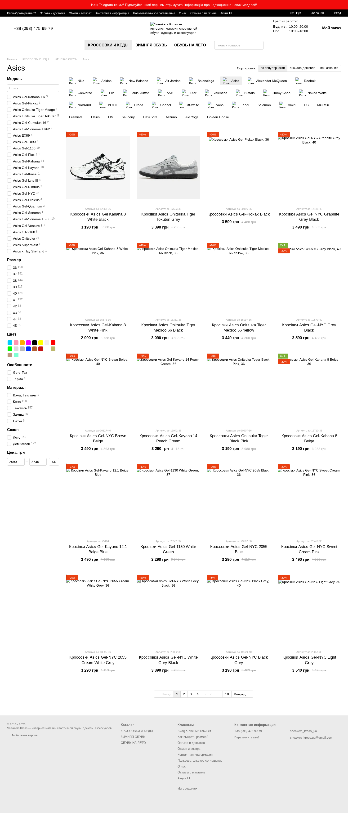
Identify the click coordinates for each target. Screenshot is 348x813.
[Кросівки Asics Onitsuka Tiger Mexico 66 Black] (168, 278)
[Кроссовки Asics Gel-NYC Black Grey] (239, 610)
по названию (329, 68)
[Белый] (47, 343)
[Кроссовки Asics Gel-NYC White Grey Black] (168, 610)
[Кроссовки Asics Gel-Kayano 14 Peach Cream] (168, 389)
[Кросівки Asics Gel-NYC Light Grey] (309, 610)
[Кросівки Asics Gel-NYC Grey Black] (309, 278)
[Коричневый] (34, 349)
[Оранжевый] (22, 343)
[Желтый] (41, 343)
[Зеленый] (10, 349)
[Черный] (34, 343)
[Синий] (28, 349)
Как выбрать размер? (21, 13)
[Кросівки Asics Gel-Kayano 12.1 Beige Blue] (98, 499)
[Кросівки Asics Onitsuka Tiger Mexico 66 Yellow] (239, 278)
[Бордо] (41, 349)
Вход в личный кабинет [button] (194, 731)
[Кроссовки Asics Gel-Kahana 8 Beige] (309, 389)
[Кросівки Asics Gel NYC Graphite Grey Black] (309, 167)
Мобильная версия (24, 735)
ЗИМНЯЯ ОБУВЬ (151, 45)
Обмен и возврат (80, 13)
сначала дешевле (302, 68)
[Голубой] (10, 343)
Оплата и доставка (52, 13)
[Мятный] (16, 355)
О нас (183, 13)
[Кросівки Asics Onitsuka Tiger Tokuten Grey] (168, 167)
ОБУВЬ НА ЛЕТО (190, 45)
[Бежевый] (10, 355)
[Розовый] (16, 343)
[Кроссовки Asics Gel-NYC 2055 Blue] (239, 499)
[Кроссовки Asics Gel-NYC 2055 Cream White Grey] (98, 610)
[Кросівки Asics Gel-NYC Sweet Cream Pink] (309, 499)
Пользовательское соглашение (154, 13)
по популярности (273, 68)
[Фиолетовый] (28, 343)
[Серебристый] (16, 349)
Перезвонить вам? (246, 737)
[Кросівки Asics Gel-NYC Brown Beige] (98, 389)
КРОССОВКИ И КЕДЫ (108, 45)
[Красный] (53, 343)
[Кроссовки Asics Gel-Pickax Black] (239, 167)
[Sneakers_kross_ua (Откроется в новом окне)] (240, 13)
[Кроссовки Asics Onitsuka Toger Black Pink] (239, 389)
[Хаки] (53, 349)
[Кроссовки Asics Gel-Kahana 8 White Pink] (98, 278)
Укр (292, 13)
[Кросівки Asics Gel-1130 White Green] (168, 499)
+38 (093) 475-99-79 (33, 28)
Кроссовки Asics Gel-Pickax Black (239, 214)
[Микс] (47, 349)
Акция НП (226, 13)
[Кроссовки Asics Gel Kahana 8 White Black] (98, 167)
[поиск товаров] (259, 45)
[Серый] (22, 349)
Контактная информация (112, 13)
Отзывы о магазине (203, 13)
